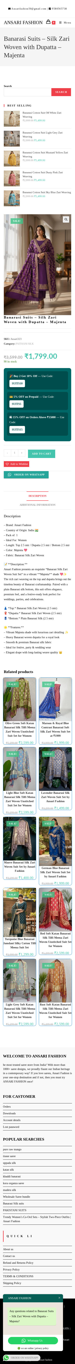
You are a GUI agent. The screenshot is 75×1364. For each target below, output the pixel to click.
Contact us (9, 1256)
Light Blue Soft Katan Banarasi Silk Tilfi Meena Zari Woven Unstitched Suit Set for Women (19, 799)
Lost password (11, 1126)
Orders (7, 1106)
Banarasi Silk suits (13, 1203)
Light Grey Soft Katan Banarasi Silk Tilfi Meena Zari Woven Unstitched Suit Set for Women (19, 1011)
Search (8, 86)
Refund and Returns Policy (18, 1262)
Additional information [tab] (37, 505)
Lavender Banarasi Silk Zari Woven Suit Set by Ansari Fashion (55, 797)
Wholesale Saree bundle (16, 1196)
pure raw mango (12, 1149)
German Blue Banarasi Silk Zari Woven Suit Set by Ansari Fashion (55, 872)
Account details (11, 1120)
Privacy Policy (11, 1269)
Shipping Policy (12, 1283)
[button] (66, 219)
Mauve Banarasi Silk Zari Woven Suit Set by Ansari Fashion (19, 866)
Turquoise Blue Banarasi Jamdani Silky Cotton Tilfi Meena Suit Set (19, 943)
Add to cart (41, 453)
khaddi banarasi (12, 1176)
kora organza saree (13, 1183)
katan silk (8, 1169)
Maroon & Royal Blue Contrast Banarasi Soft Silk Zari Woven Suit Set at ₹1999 (55, 729)
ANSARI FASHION (23, 22)
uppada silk (9, 1162)
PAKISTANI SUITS (14, 1210)
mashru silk (9, 1190)
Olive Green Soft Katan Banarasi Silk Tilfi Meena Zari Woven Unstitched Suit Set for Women (19, 729)
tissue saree (9, 1156)
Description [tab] (37, 496)
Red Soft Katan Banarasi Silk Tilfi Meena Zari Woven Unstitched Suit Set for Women (55, 940)
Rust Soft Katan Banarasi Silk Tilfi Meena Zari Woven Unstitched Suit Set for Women (55, 1011)
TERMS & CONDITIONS (18, 1276)
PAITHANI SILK (25, 343)
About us (8, 1249)
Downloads (9, 1113)
